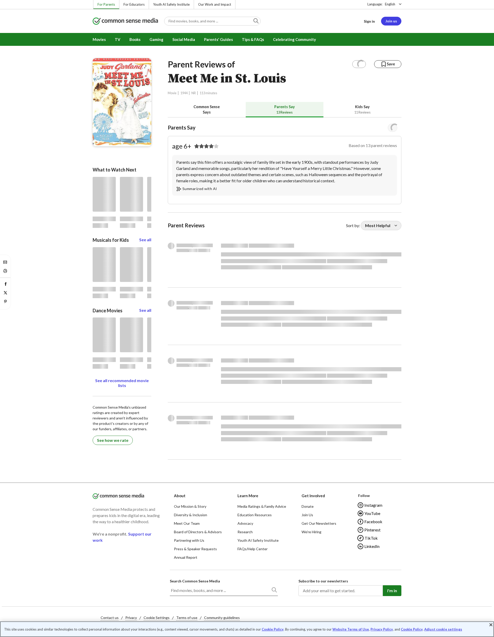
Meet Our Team (187, 523)
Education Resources (254, 515)
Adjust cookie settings (443, 629)
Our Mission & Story (190, 506)
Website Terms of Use (350, 629)
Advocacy (245, 523)
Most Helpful (377, 225)
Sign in (369, 21)
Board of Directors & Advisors (198, 532)
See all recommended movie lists (122, 383)
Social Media (183, 39)
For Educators (134, 4)
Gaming (156, 39)
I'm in (392, 590)
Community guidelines (222, 617)
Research (245, 532)
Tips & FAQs (253, 39)
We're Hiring (311, 532)
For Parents (106, 4)
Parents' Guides (218, 39)
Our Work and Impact (214, 4)
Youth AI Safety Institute (171, 4)
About (180, 495)
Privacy (131, 617)
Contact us (110, 617)
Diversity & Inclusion (190, 515)
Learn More (247, 495)
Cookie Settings (157, 617)
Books (134, 39)
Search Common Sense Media (195, 581)
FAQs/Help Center (252, 549)
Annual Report (185, 557)
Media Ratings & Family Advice (261, 506)
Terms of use (186, 617)
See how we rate (112, 440)
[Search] (274, 591)
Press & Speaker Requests (195, 549)
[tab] (207, 109)
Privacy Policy (381, 629)
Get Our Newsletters (319, 523)
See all (145, 239)
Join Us (307, 515)
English (390, 4)
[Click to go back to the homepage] (125, 21)
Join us (391, 21)
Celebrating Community (294, 39)
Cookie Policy (273, 629)
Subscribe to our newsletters (323, 581)
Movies (99, 39)
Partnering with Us (189, 540)
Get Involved (313, 495)
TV (117, 39)
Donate (308, 506)
